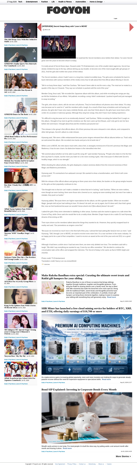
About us (101, 464)
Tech (20, 2)
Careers (109, 464)
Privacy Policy (71, 464)
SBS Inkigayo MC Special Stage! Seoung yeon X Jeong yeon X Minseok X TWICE (20, 332)
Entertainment (31, 2)
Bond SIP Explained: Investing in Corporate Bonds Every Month (79, 389)
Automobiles (80, 2)
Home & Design (96, 2)
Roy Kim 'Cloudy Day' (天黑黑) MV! (18, 185)
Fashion (44, 2)
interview (47, 264)
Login (115, 18)
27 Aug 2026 (12, 2)
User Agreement (60, 464)
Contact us (82, 464)
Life (53, 2)
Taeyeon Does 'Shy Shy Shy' (15, 356)
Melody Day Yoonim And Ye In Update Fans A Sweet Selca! (19, 162)
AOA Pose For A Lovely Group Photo (19, 282)
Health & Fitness (65, 2)
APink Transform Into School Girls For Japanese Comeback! (19, 379)
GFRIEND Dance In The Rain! (16, 114)
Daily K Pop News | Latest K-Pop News (16, 45)
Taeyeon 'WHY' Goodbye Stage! (17, 233)
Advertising (92, 464)
